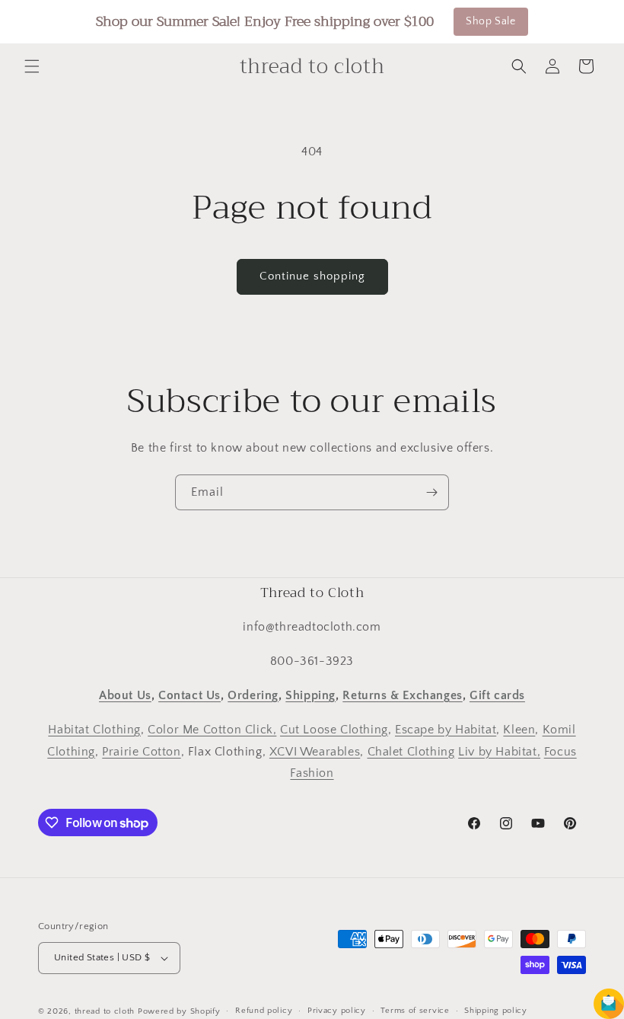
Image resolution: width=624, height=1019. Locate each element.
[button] (32, 66)
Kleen (519, 729)
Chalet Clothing (411, 752)
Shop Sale (490, 21)
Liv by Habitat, (499, 752)
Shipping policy (495, 1010)
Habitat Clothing (94, 729)
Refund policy (263, 1010)
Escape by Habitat (445, 729)
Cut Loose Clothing (334, 729)
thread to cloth (105, 1011)
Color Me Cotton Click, (212, 729)
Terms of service (414, 1010)
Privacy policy (336, 1010)
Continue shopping (312, 276)
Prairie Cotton (141, 752)
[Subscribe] (431, 492)
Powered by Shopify (179, 1011)
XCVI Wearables (314, 752)
